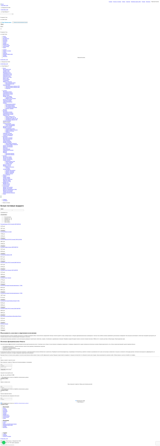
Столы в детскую (6, 160)
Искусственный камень (11, 82)
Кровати (5, 102)
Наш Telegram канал (6, 22)
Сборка (123, 1)
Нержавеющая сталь (10, 83)
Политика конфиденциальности (7, 444)
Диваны (4, 43)
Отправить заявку (4, 378)
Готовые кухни (6, 71)
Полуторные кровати (10, 105)
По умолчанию (4, 214)
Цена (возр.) (7, 220)
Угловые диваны (6, 178)
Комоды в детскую (7, 164)
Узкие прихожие (6, 139)
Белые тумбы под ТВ (10, 116)
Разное (4, 47)
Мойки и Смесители (7, 81)
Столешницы (6, 80)
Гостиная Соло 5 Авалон (5, 277)
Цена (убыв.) (7, 222)
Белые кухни (5, 78)
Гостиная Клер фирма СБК (6, 254)
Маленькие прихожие (7, 138)
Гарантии (128, 1)
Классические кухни (7, 74)
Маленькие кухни (7, 72)
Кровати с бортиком (10, 171)
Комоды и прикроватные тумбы (10, 189)
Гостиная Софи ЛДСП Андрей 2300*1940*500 (10, 308)
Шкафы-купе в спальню (11, 98)
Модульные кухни (7, 69)
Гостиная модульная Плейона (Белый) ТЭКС (10, 300)
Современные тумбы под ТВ (12, 118)
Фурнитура (8, 88)
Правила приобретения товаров (10, 423)
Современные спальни (8, 92)
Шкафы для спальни (7, 96)
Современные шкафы (10, 128)
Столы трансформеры (10, 125)
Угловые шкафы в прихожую (12, 144)
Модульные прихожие (7, 137)
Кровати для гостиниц (8, 187)
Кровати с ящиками (10, 172)
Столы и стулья (6, 45)
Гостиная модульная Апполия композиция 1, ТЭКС (11, 285)
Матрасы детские (9, 173)
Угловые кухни (6, 70)
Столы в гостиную (7, 123)
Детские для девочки (7, 157)
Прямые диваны (6, 177)
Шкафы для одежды (10, 131)
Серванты (8, 132)
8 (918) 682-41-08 (4, 9)
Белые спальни (6, 95)
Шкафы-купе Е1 (6, 183)
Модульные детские (7, 156)
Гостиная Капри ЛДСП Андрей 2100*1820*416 (10, 224)
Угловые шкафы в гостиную (12, 129)
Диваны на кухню (7, 181)
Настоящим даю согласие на (15, 403)
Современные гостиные (8, 113)
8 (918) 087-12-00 (4, 5)
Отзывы (143, 1)
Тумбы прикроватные (7, 101)
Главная (110, 1)
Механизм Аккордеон (7, 179)
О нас (4, 422)
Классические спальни (8, 93)
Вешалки (5, 152)
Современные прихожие (8, 150)
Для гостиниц (6, 46)
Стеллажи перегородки (8, 134)
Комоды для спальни (7, 99)
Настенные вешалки (10, 153)
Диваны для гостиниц (7, 191)
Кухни (4, 36)
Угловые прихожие (7, 141)
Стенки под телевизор (7, 135)
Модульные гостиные (7, 111)
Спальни (5, 37)
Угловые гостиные (7, 120)
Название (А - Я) (8, 218)
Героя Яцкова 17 (80, 401)
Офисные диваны (7, 180)
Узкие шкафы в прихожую (11, 143)
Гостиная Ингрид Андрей (6, 231)
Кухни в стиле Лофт (7, 77)
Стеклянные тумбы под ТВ (11, 119)
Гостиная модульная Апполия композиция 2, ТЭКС (11, 293)
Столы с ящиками (9, 162)
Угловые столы (9, 163)
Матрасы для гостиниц (8, 190)
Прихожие (5, 40)
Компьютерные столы (10, 161)
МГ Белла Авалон (4, 323)
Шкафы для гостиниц (7, 188)
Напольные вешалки (10, 154)
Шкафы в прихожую (7, 142)
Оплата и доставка (117, 1)
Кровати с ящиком (9, 108)
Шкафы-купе (6, 44)
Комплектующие (6, 84)
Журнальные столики (10, 124)
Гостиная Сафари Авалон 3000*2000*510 (9, 247)
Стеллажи (8, 168)
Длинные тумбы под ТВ (11, 117)
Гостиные (5, 39)
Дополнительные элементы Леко (13, 87)
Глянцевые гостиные (7, 133)
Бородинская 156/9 (81, 400)
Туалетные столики (7, 100)
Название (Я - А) (8, 219)
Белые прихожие (6, 148)
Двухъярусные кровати (10, 170)
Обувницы (5, 147)
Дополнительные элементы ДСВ (13, 86)
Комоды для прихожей (8, 146)
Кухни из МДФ (6, 79)
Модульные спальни (7, 91)
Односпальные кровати (11, 104)
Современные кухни (7, 73)
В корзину (3, 230)
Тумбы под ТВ (6, 115)
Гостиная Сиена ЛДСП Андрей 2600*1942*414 (10, 262)
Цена (2, 208)
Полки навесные (6, 174)
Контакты (148, 1)
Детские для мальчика (7, 159)
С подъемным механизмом (11, 107)
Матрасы (5, 109)
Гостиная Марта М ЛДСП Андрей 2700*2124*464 (11, 239)
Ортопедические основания (9, 192)
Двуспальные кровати (10, 106)
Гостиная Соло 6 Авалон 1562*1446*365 (9, 270)
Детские (4, 41)
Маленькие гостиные (7, 126)
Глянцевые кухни (6, 76)
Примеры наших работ (136, 1)
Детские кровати (6, 169)
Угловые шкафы (9, 97)
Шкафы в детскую (7, 165)
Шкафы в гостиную (7, 127)
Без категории (6, 38)
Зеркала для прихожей (7, 145)
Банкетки (5, 151)
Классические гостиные (8, 114)
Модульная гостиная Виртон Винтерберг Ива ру (10, 316)
